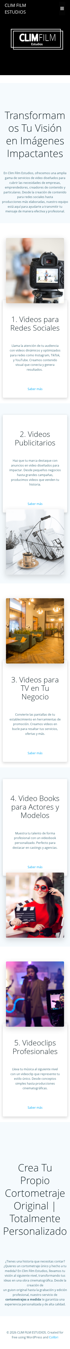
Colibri (53, 1337)
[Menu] (62, 8)
